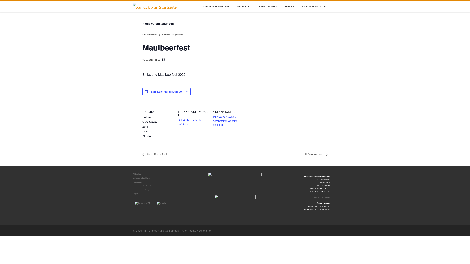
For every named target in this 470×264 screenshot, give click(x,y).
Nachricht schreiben (322, 197)
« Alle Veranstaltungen (158, 23)
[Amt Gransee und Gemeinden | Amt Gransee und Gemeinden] (155, 6)
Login (135, 194)
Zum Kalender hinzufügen (167, 91)
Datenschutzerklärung (142, 178)
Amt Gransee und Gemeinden (161, 230)
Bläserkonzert (314, 154)
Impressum (137, 182)
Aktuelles (137, 174)
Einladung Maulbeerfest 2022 (163, 74)
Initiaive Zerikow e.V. (225, 117)
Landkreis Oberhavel (142, 186)
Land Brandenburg (141, 190)
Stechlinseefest (156, 154)
